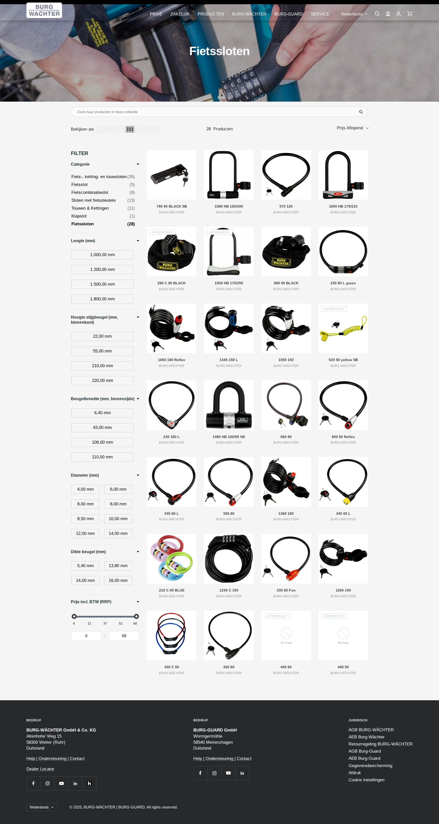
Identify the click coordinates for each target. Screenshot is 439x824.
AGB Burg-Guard (365, 751)
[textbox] (86, 636)
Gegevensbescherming (370, 765)
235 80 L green (343, 283)
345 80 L (171, 513)
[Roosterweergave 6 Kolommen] (153, 129)
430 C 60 (171, 667)
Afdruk (355, 772)
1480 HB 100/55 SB (229, 437)
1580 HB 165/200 (229, 206)
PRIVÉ (156, 14)
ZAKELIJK (180, 14)
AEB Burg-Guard (364, 758)
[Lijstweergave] (100, 129)
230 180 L (171, 437)
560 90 (286, 437)
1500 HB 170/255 (229, 283)
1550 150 (286, 360)
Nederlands (352, 14)
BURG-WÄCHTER (249, 14)
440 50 (343, 667)
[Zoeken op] (377, 14)
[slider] (73, 616)
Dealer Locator (40, 769)
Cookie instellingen (366, 780)
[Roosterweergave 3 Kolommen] (121, 129)
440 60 (286, 667)
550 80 (228, 513)
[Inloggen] (398, 14)
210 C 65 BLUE (171, 590)
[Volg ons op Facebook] (33, 783)
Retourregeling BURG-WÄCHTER (381, 744)
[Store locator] (388, 14)
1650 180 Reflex (171, 360)
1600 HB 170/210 (343, 206)
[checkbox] (102, 254)
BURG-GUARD (289, 14)
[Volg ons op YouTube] (61, 783)
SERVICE (320, 14)
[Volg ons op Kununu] (89, 783)
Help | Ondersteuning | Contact (55, 758)
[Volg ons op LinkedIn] (75, 783)
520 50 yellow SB (343, 360)
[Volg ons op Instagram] (47, 783)
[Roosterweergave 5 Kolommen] (140, 129)
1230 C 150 (229, 590)
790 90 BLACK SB (171, 206)
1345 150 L (229, 360)
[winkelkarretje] (410, 14)
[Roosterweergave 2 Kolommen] (114, 129)
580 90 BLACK (286, 283)
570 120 (286, 206)
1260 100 (343, 590)
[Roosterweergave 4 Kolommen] (130, 129)
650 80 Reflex (343, 437)
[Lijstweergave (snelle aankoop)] (107, 129)
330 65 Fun (286, 590)
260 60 (228, 667)
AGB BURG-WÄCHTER (371, 729)
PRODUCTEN (211, 14)
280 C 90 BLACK (172, 283)
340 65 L (343, 513)
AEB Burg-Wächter (367, 737)
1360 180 (286, 513)
